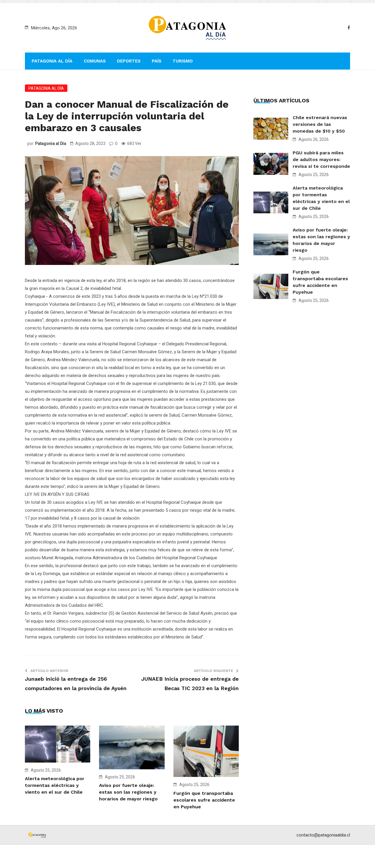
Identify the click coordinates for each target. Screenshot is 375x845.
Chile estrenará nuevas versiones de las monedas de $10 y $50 (320, 124)
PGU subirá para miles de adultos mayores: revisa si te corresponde (321, 159)
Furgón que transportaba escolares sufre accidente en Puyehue (204, 799)
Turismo (183, 61)
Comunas (95, 61)
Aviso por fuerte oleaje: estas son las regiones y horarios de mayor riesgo (128, 792)
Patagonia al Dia (50, 143)
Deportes (129, 61)
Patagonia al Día (52, 61)
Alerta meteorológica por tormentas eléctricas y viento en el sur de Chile (54, 785)
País (156, 61)
